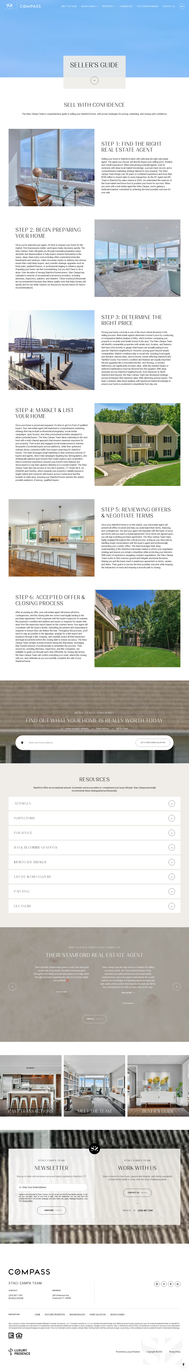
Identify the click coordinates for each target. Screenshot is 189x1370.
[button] (137, 1193)
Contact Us (169, 6)
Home (37, 1314)
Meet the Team (69, 6)
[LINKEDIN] (177, 1284)
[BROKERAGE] (157, 1284)
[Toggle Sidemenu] (182, 6)
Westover (152, 372)
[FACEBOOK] (171, 1284)
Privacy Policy (27, 1201)
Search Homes (117, 1314)
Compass (73, 1324)
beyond (118, 375)
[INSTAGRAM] (164, 1284)
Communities (126, 6)
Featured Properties (55, 1314)
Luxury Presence (133, 1352)
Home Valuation (98, 1314)
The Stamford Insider (147, 6)
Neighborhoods (77, 1314)
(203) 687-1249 (145, 1210)
